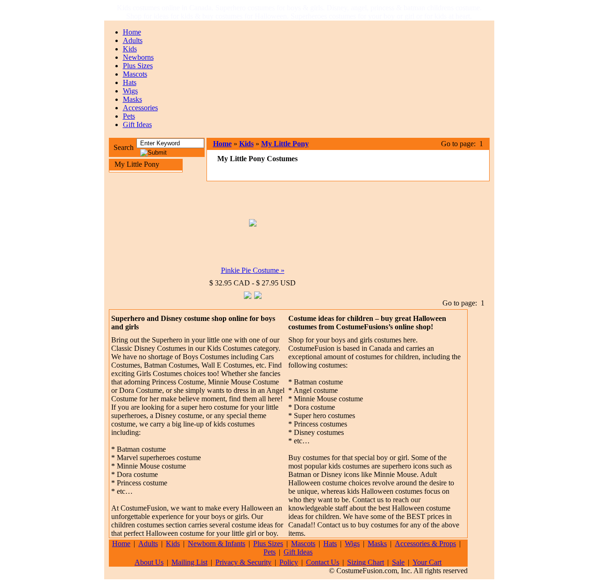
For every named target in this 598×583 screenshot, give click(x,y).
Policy (288, 562)
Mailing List (189, 562)
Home (132, 32)
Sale (398, 562)
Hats (129, 82)
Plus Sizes (138, 66)
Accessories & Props (425, 543)
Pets (129, 116)
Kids (130, 49)
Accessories (140, 108)
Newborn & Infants (216, 543)
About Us (149, 562)
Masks (132, 99)
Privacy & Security (243, 562)
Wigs (130, 91)
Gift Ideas (137, 124)
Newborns (138, 57)
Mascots (135, 74)
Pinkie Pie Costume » (253, 270)
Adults (132, 40)
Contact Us (322, 562)
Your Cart (427, 562)
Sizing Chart (365, 562)
